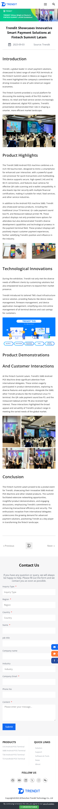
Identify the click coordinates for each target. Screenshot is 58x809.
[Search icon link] (53, 5)
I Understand (29, 807)
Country (7, 612)
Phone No (7, 689)
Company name (10, 650)
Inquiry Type (9, 586)
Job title (6, 637)
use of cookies (48, 804)
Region (6, 599)
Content (7, 702)
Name (6, 625)
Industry (6, 663)
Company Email (10, 676)
